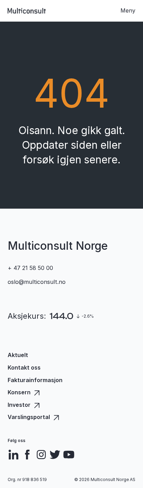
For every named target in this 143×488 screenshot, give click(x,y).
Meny (127, 10)
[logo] (27, 11)
